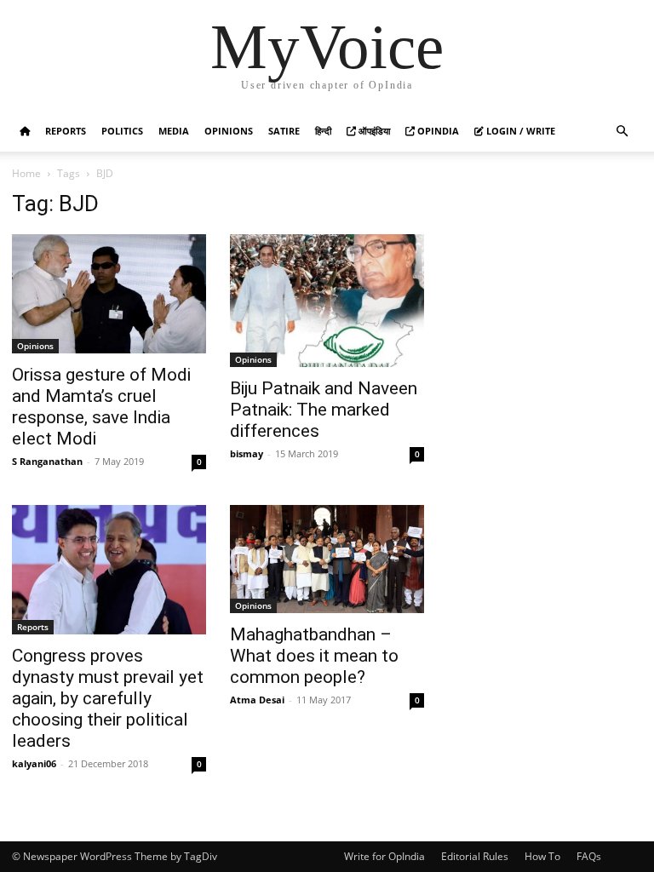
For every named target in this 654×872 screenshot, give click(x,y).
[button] (621, 131)
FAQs (589, 856)
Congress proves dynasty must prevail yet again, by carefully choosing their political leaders (108, 698)
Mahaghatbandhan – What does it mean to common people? (314, 655)
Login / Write (519, 130)
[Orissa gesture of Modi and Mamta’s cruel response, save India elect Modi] (109, 293)
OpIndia (437, 130)
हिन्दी (323, 130)
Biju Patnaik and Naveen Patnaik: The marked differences (323, 409)
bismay (246, 453)
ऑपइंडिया (373, 130)
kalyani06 (34, 763)
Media (173, 130)
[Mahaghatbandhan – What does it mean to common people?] (327, 559)
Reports (65, 130)
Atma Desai (257, 699)
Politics (122, 130)
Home (26, 173)
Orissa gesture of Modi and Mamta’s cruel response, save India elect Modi (101, 406)
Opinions (228, 130)
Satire (284, 130)
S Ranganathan (47, 461)
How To (542, 856)
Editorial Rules (474, 856)
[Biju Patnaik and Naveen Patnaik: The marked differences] (327, 300)
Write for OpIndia (384, 856)
